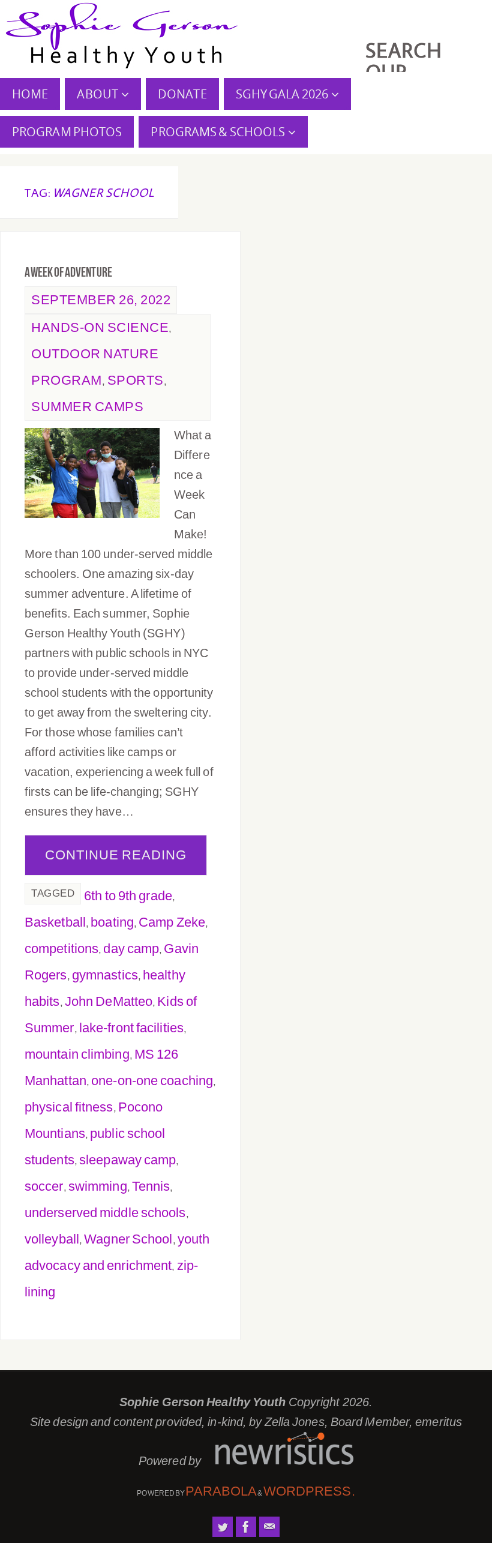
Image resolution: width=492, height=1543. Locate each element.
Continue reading (116, 854)
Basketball (55, 922)
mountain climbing (77, 1054)
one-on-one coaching (152, 1080)
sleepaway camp (127, 1159)
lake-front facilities (131, 1027)
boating (112, 922)
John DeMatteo (108, 1001)
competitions (61, 948)
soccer (44, 1186)
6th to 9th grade (128, 895)
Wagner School (128, 1239)
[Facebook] (246, 1527)
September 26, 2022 (100, 299)
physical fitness (69, 1106)
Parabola (221, 1491)
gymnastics (105, 974)
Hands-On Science (100, 327)
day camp (131, 948)
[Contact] (269, 1527)
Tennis (151, 1186)
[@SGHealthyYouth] (222, 1527)
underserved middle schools (105, 1212)
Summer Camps (87, 406)
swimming (97, 1186)
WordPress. (309, 1491)
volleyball (52, 1239)
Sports (135, 380)
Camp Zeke (172, 922)
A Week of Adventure (68, 272)
